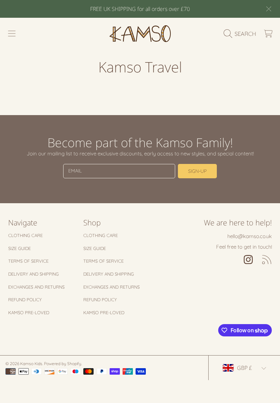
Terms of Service (28, 261)
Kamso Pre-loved (28, 312)
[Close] (269, 9)
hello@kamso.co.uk (249, 236)
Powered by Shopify (62, 363)
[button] (11, 33)
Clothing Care (25, 235)
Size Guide (19, 248)
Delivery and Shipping (33, 274)
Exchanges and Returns (36, 287)
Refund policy (25, 299)
